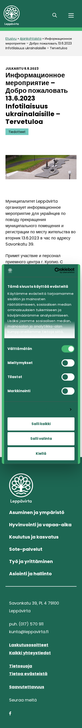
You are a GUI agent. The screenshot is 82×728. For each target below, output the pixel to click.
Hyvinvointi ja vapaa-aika (40, 524)
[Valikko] (71, 15)
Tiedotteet (17, 132)
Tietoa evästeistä (28, 673)
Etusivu (11, 38)
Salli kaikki (41, 423)
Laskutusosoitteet (28, 645)
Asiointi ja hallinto (30, 574)
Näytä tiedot (54, 409)
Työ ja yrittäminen (31, 561)
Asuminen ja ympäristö (36, 512)
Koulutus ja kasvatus (34, 537)
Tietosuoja (20, 666)
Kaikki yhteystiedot (30, 653)
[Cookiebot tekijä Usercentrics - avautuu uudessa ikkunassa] (56, 270)
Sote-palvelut (25, 549)
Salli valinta (41, 438)
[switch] (68, 362)
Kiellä (41, 453)
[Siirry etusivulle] (25, 15)
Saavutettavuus (26, 687)
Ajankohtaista (30, 38)
